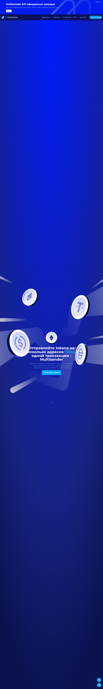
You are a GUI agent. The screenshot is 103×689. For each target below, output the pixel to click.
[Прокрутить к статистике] (51, 402)
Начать (9, 11)
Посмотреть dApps (51, 372)
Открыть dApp (96, 17)
